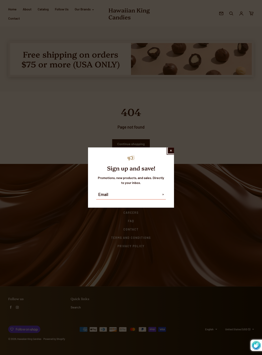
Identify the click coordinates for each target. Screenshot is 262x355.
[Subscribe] (163, 194)
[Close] (171, 150)
